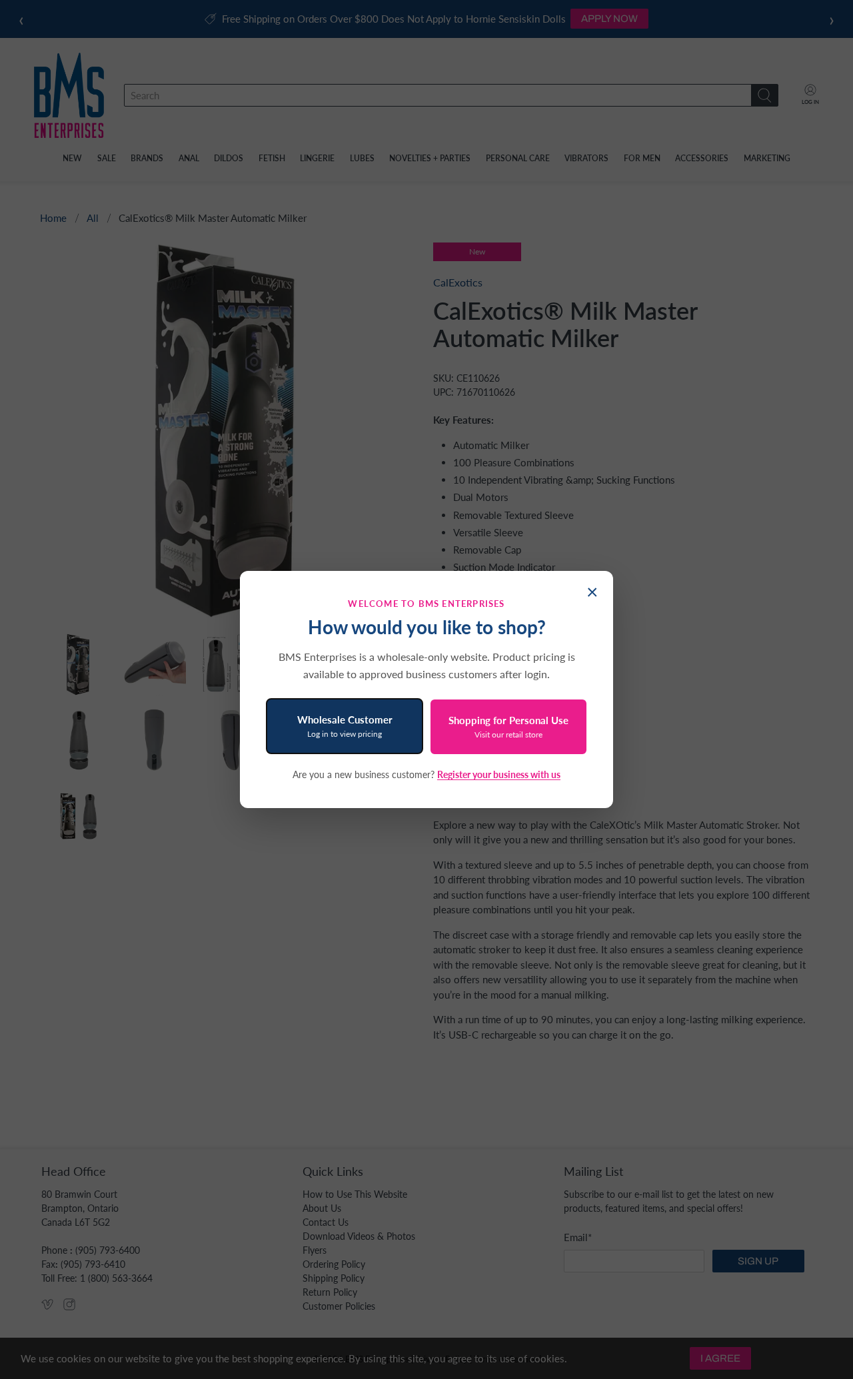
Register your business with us (498, 774)
